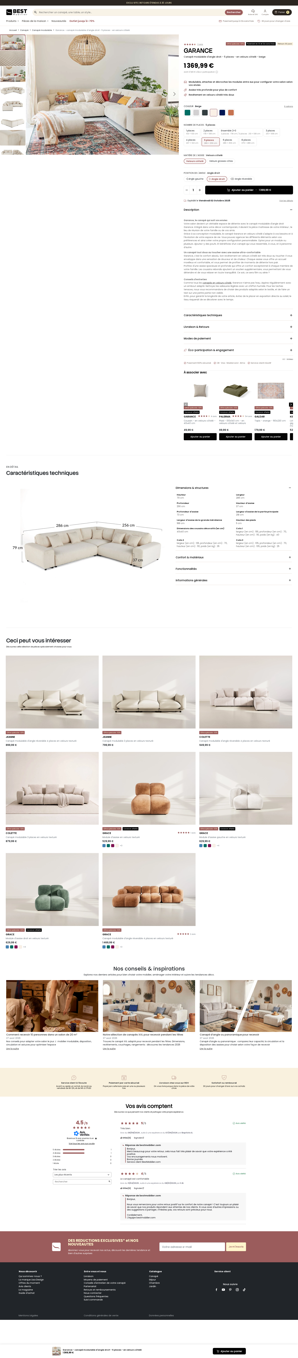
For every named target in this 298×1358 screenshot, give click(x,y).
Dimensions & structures (234, 488)
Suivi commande (93, 1299)
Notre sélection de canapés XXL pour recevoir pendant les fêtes (143, 1034)
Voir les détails (286, 200)
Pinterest (230, 1289)
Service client (222, 1271)
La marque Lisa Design (31, 1279)
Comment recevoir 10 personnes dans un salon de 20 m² (41, 1034)
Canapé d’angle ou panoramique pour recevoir (229, 1034)
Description (238, 210)
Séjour (152, 1279)
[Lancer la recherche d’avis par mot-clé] (109, 1182)
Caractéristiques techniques (238, 315)
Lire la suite (12, 1048)
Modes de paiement (238, 338)
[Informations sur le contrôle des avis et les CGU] (96, 1138)
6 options (288, 106)
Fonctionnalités (234, 569)
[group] (12, 42)
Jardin (152, 1286)
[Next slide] (174, 94)
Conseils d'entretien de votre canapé (105, 1282)
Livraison (88, 1276)
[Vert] (108, 845)
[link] (149, 3)
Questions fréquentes (96, 1296)
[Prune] (112, 845)
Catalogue (155, 1271)
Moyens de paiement (96, 1279)
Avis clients (25, 1286)
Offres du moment (29, 1282)
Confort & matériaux (234, 557)
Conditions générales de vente (101, 1315)
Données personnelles (161, 1315)
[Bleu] (104, 845)
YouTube (223, 1289)
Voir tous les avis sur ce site (82, 1144)
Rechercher (234, 12)
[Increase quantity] (200, 190)
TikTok (244, 1289)
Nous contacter (93, 1293)
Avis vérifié (241, 1123)
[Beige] (117, 845)
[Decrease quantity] (187, 190)
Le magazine (26, 1289)
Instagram (237, 1289)
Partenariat (90, 1286)
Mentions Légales (28, 1315)
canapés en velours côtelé (217, 282)
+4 (218, 846)
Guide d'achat (27, 1293)
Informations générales (234, 580)
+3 (121, 846)
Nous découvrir (28, 1271)
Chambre (154, 1282)
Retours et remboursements (100, 1289)
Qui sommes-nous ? (30, 1276)
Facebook (216, 1289)
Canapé (153, 1276)
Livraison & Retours (238, 327)
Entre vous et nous (95, 1271)
